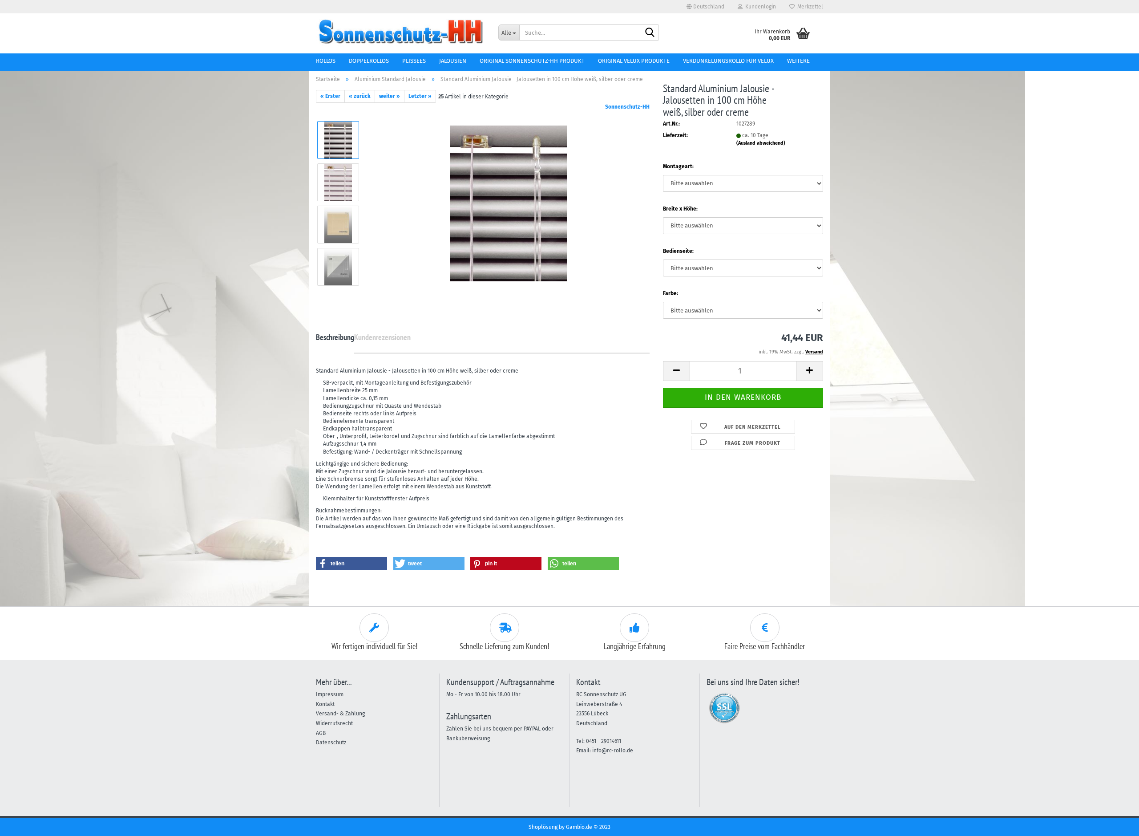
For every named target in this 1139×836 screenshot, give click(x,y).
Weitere (798, 60)
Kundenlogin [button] (759, 7)
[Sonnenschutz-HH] (400, 31)
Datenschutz (331, 742)
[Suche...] (650, 33)
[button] (705, 6)
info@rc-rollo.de (612, 750)
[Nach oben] (1114, 822)
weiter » (389, 96)
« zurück (360, 96)
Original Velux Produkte (634, 60)
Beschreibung (335, 337)
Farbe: (670, 293)
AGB (321, 733)
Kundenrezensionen (382, 337)
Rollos (325, 60)
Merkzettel (809, 7)
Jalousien (452, 60)
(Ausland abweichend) (760, 143)
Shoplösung (543, 827)
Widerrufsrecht (334, 723)
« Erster (330, 96)
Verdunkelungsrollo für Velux (728, 60)
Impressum (329, 694)
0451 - (593, 741)
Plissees (414, 60)
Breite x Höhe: (680, 209)
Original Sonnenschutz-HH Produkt (532, 60)
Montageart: (678, 166)
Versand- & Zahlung (340, 713)
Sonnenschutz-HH (627, 107)
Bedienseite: (678, 251)
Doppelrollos (369, 60)
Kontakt (325, 704)
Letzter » (420, 96)
